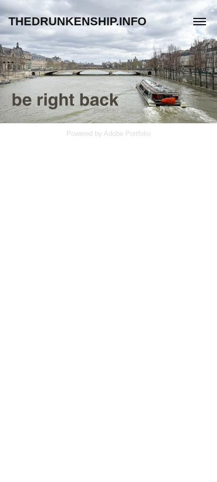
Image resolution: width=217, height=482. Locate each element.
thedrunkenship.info (77, 21)
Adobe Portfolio (127, 133)
